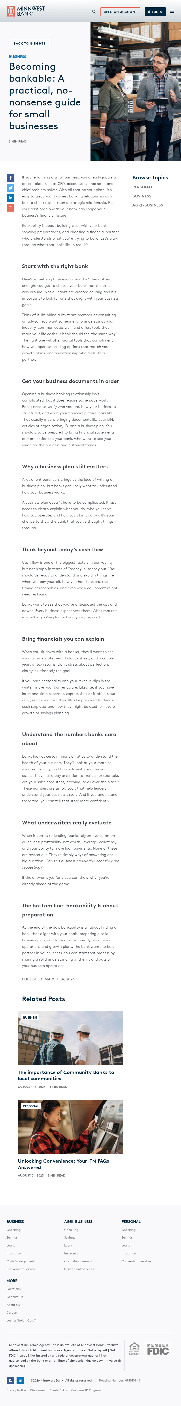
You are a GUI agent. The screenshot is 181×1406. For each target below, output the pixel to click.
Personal (142, 187)
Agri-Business (147, 205)
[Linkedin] (20, 1380)
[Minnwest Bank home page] (26, 11)
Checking (14, 1230)
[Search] (94, 11)
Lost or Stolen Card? (21, 1320)
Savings (12, 1237)
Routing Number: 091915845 (119, 1380)
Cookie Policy (58, 1390)
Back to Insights (29, 43)
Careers (12, 1312)
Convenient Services (21, 1269)
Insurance (14, 1253)
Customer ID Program (86, 1390)
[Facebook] (10, 1380)
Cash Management (20, 1261)
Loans (11, 1245)
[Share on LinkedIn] (10, 198)
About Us (13, 1305)
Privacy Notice (16, 1390)
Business (141, 196)
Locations (14, 1289)
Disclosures (37, 1390)
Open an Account (120, 12)
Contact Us (15, 1297)
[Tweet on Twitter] (10, 188)
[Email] (10, 208)
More (12, 1280)
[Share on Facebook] (10, 178)
